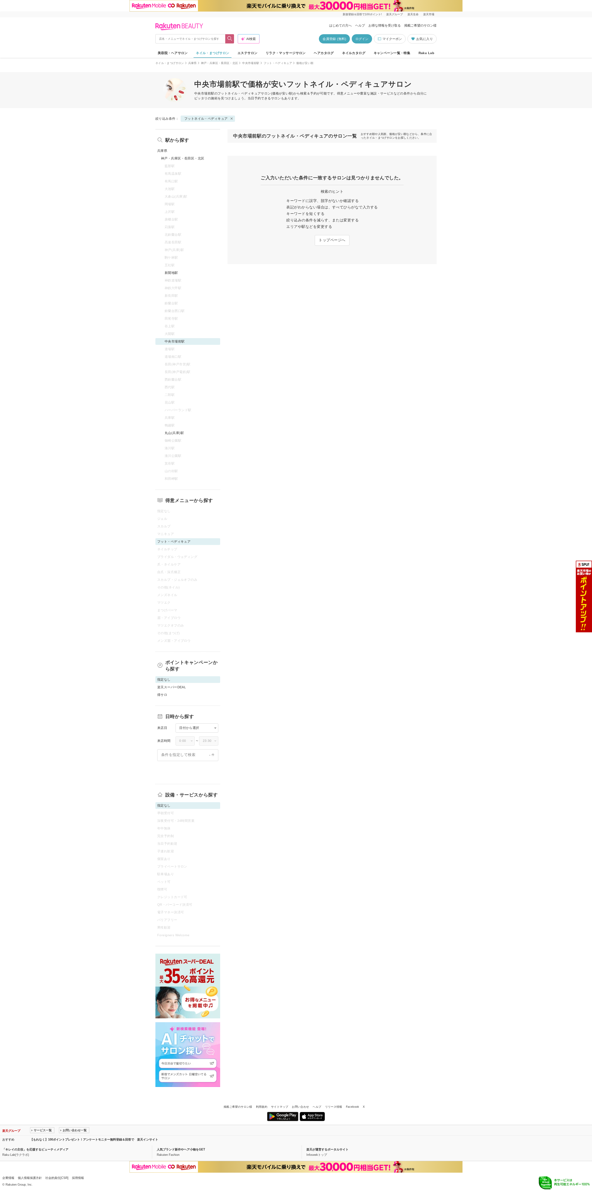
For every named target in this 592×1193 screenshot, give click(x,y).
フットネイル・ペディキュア (239, 93)
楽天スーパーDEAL (171, 687)
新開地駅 (171, 273)
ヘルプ (360, 25)
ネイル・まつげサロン (212, 53)
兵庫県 (192, 63)
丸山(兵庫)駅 (174, 433)
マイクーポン (392, 39)
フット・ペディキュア (278, 63)
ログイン (361, 39)
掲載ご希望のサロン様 (420, 25)
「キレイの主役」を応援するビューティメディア (35, 1149)
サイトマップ (279, 1106)
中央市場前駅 (250, 63)
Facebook (352, 1106)
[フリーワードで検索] (229, 38)
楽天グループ (394, 14)
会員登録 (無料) (334, 39)
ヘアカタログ (324, 53)
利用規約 (261, 1106)
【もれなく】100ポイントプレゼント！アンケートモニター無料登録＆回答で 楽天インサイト (94, 1139)
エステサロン (247, 53)
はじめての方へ (340, 25)
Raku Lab (426, 53)
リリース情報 (333, 1106)
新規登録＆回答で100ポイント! (362, 14)
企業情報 (8, 1178)
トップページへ (332, 240)
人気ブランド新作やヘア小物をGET (181, 1149)
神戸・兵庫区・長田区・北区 (219, 63)
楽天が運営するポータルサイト (327, 1149)
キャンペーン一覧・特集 (392, 53)
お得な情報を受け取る (384, 25)
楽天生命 (413, 14)
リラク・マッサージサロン (286, 53)
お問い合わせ (300, 1106)
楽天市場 (428, 14)
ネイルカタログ (353, 53)
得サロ (162, 695)
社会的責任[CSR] (56, 1178)
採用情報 (78, 1178)
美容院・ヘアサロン (173, 53)
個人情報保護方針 (30, 1178)
